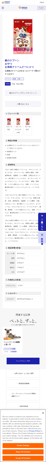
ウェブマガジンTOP (23, 361)
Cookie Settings (23, 445)
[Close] (43, 413)
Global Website (24, 406)
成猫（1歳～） (18, 79)
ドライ (8, 79)
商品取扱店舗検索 (24, 383)
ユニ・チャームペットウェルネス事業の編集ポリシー (24, 395)
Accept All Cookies (23, 458)
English (41, 8)
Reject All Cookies (23, 452)
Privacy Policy (34, 431)
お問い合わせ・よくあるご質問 (23, 373)
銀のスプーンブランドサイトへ (21, 93)
